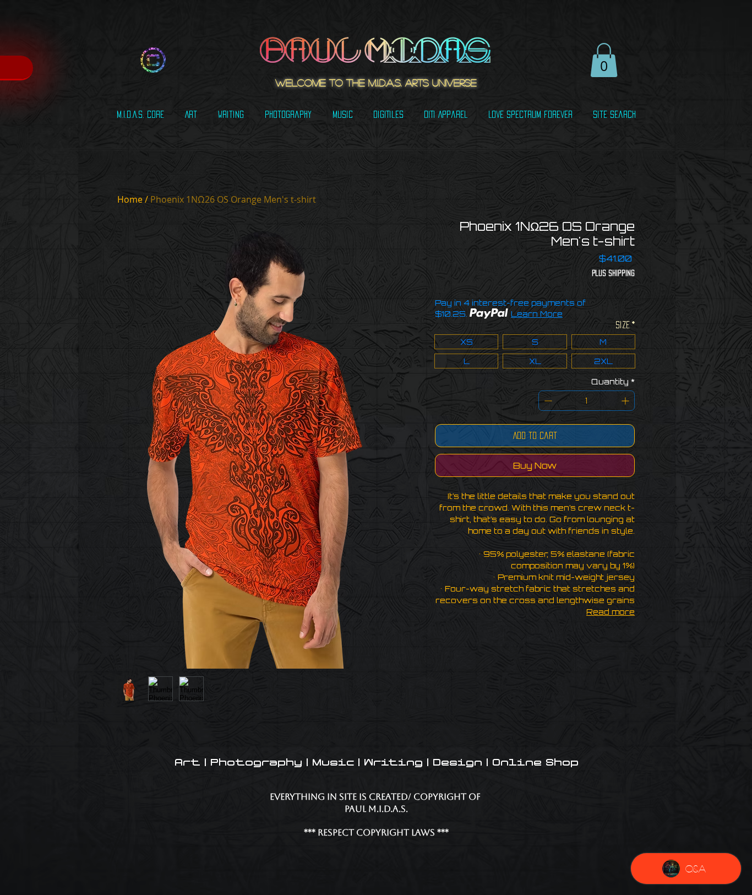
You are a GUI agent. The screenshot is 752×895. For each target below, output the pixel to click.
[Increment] (626, 400)
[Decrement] (547, 400)
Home (130, 199)
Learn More (537, 313)
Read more (610, 611)
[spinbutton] (586, 400)
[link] (604, 60)
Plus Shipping (613, 273)
